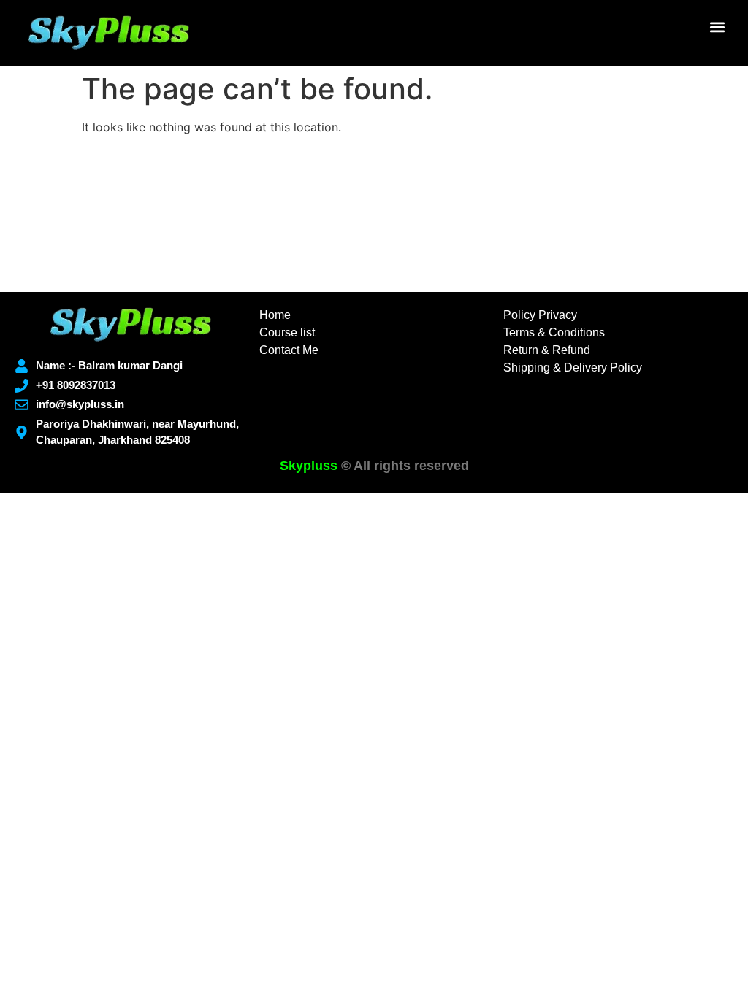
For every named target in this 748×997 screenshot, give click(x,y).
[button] (718, 27)
